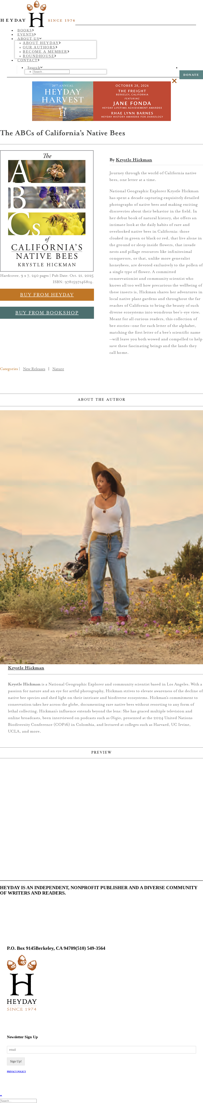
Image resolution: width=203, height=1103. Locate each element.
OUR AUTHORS (39, 47)
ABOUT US (28, 39)
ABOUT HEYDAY (41, 43)
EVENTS (25, 34)
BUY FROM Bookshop (47, 313)
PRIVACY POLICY (16, 1071)
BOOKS (24, 30)
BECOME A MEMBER (45, 51)
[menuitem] (105, 30)
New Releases (34, 368)
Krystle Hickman (134, 160)
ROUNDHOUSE (38, 56)
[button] (34, 67)
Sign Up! (16, 1061)
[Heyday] (101, 12)
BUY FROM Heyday (47, 295)
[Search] (18, 1100)
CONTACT (27, 60)
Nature (58, 368)
